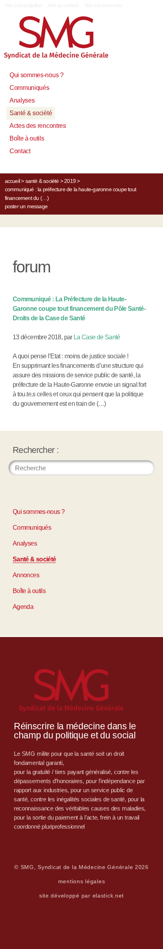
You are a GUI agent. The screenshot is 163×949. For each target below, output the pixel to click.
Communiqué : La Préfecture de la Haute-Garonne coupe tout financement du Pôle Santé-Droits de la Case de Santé (79, 308)
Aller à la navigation (23, 5)
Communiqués (29, 87)
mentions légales (81, 881)
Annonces (26, 575)
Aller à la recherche (103, 5)
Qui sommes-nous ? (36, 75)
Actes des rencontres (37, 125)
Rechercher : (36, 450)
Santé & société (30, 113)
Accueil (12, 181)
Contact (19, 151)
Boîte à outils (26, 138)
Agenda (23, 606)
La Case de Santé (97, 337)
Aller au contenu (63, 5)
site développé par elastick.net (81, 895)
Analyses (21, 100)
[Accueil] (65, 40)
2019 (70, 181)
